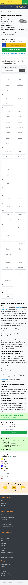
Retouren (3, 540)
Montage (3, 548)
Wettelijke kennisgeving (7, 557)
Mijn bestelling (4, 543)
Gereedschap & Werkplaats (7, 517)
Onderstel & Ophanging (7, 526)
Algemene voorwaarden (7, 552)
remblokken (18, 307)
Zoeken (22, 70)
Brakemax (3, 503)
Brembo (3, 505)
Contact (3, 550)
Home (2, 536)
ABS (2, 500)
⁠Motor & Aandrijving (6, 522)
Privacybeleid (4, 555)
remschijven (4, 309)
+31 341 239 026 (6, 573)
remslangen (19, 378)
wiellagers (4, 379)
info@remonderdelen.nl (8, 575)
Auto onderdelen (5, 538)
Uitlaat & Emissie (5, 529)
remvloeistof (4, 378)
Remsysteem (4, 515)
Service (3, 545)
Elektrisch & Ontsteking (6, 524)
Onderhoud (4, 519)
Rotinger (3, 508)
